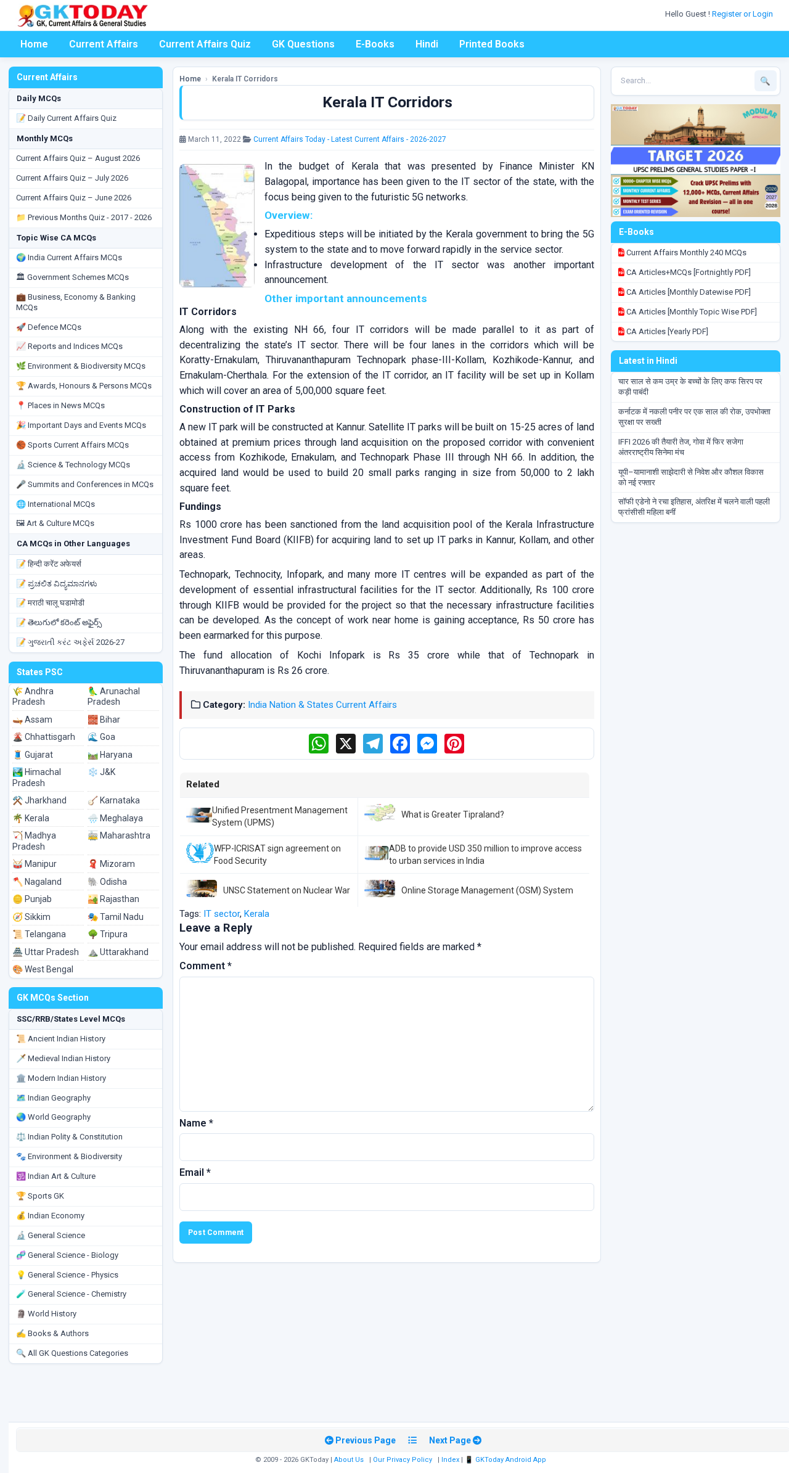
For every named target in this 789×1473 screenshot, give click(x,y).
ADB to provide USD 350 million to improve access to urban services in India (485, 854)
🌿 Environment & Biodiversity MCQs (80, 366)
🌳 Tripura (108, 934)
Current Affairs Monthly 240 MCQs (685, 252)
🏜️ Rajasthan (113, 899)
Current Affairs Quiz (205, 44)
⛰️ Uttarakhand (118, 952)
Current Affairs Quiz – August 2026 (78, 158)
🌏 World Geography (53, 1117)
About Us (349, 1460)
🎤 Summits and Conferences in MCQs (84, 484)
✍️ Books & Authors (52, 1333)
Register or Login (743, 13)
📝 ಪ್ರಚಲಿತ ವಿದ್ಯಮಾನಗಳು (56, 583)
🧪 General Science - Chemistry (71, 1294)
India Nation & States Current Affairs (322, 704)
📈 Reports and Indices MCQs (69, 346)
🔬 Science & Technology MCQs (73, 464)
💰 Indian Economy (50, 1215)
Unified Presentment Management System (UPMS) (280, 816)
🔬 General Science (50, 1235)
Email (195, 1172)
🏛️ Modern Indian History (61, 1078)
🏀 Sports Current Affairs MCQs (72, 444)
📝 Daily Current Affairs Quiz (66, 118)
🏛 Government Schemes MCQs (72, 277)
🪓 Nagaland (37, 882)
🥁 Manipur (34, 864)
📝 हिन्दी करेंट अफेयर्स (48, 563)
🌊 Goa (101, 737)
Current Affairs (103, 44)
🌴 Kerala (30, 818)
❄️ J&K (101, 772)
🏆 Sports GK (40, 1195)
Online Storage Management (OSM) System (487, 890)
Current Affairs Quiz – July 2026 (72, 178)
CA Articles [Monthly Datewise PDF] (687, 292)
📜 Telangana (39, 934)
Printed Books (492, 44)
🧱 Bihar (104, 719)
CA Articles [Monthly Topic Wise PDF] (690, 311)
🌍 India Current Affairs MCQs (69, 257)
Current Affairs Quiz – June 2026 (73, 197)
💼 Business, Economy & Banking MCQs (76, 302)
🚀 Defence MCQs (48, 327)
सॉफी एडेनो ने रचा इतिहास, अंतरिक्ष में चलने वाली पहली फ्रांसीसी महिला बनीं (694, 507)
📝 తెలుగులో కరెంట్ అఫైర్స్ (59, 622)
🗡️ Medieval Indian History (63, 1058)
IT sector (221, 913)
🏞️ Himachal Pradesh (36, 777)
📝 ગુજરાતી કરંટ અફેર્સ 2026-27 (70, 642)
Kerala (256, 913)
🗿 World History (46, 1313)
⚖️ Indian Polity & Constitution (69, 1136)
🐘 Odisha (107, 882)
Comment (205, 966)
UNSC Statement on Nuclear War (286, 890)
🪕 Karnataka (114, 800)
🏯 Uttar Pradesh (45, 952)
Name (196, 1123)
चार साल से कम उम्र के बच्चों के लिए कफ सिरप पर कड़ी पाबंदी (690, 386)
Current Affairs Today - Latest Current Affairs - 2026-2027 (349, 139)
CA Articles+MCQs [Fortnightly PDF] (687, 272)
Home (34, 44)
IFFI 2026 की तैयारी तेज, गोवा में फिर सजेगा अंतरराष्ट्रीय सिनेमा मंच (680, 447)
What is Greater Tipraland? (452, 814)
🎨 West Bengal (42, 969)
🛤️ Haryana (110, 755)
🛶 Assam (32, 719)
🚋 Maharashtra (119, 835)
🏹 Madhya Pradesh (34, 841)
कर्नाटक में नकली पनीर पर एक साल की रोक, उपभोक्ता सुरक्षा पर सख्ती (694, 417)
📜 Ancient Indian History (60, 1038)
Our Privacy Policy (402, 1460)
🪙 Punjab (32, 899)
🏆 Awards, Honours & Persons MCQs (84, 385)
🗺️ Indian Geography (53, 1097)
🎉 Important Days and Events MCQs (81, 425)
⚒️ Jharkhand (39, 800)
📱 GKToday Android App (506, 1460)
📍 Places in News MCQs (60, 405)
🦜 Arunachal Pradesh (114, 696)
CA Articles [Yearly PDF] (666, 331)
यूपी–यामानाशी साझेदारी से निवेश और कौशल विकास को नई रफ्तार (691, 477)
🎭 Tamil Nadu (116, 917)
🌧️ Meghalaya (115, 818)
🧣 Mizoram (111, 864)
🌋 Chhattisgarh (43, 737)
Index (450, 1460)
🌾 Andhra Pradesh (33, 696)
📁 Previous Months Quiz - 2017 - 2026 (84, 217)
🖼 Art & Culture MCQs (55, 523)
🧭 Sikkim (31, 917)
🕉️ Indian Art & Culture (56, 1176)
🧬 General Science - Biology (67, 1255)
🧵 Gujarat (32, 755)
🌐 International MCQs (55, 504)
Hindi (426, 44)
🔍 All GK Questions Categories (72, 1353)
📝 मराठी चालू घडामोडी (50, 602)
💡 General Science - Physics (67, 1274)
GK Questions (303, 44)
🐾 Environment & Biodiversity (69, 1156)
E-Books (375, 44)
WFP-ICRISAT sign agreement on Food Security (277, 854)
